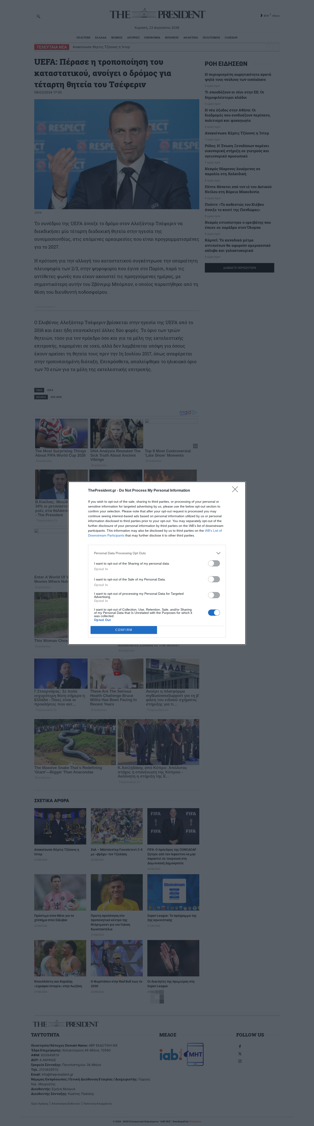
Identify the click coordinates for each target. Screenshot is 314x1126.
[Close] (236, 490)
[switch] (214, 563)
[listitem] (157, 553)
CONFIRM (123, 630)
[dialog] (157, 563)
